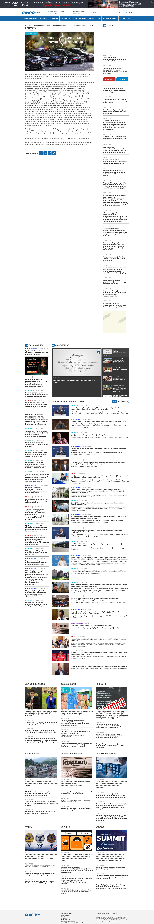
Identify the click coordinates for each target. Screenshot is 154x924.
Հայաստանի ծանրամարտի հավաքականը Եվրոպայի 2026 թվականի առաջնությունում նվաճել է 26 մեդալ (115, 70)
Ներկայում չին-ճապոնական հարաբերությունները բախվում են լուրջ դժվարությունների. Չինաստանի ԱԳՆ (36, 593)
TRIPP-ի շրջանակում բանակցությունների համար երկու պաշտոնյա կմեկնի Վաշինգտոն (114, 59)
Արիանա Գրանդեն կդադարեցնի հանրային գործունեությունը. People (110, 868)
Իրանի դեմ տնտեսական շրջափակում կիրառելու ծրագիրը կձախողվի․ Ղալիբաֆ (114, 281)
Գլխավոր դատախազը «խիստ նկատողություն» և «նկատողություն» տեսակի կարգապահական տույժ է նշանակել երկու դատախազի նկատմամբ (99, 476)
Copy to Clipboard (54, 153)
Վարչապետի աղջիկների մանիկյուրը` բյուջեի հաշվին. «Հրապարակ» (91, 625)
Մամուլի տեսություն (76, 623)
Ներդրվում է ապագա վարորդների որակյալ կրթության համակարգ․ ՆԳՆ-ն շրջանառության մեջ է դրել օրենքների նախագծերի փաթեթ (115, 185)
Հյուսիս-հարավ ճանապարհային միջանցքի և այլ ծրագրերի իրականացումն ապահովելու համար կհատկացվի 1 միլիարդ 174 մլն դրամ (77, 744)
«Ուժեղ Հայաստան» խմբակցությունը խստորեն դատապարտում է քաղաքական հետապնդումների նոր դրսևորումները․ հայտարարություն (94, 599)
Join (123, 79)
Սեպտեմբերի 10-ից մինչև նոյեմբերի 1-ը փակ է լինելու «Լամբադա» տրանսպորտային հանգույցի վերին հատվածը (35, 465)
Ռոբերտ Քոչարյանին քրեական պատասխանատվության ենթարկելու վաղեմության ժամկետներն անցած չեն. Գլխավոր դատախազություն (37, 541)
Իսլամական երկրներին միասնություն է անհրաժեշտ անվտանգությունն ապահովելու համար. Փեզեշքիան (36, 490)
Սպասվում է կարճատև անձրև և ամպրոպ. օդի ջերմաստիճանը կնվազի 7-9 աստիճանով (36, 454)
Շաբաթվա (125, 401)
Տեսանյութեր (62, 345)
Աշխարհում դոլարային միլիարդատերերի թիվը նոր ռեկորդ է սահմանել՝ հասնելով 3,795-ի (115, 305)
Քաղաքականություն (31, 348)
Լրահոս (110, 26)
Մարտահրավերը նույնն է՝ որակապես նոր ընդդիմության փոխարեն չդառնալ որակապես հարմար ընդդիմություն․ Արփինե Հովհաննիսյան (114, 246)
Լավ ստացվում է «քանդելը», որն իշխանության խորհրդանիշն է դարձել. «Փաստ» (76, 792)
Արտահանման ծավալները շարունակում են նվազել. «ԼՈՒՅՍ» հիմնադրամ (36, 444)
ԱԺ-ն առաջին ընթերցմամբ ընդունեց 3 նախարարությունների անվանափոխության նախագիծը (36, 394)
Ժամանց (100, 827)
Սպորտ (72, 650)
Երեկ (119, 401)
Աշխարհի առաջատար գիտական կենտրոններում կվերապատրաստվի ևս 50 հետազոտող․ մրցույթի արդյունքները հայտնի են (112, 795)
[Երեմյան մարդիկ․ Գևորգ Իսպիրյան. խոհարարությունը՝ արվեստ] (77, 362)
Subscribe (110, 79)
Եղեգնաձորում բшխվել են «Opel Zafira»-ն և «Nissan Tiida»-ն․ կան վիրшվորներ (114, 258)
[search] (119, 12)
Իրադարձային (32, 33)
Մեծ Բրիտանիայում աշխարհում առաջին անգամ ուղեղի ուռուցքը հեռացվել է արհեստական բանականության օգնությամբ (111, 784)
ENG (130, 12)
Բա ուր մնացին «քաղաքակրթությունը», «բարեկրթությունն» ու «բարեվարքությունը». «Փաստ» (76, 783)
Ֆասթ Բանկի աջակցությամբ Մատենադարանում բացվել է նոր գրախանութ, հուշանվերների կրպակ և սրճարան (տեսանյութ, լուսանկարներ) (77, 869)
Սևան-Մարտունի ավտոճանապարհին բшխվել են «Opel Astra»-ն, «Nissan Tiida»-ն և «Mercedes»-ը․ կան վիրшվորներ (114, 149)
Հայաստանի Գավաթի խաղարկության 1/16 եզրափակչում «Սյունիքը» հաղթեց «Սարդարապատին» (115, 293)
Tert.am (31, 12)
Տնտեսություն (29, 440)
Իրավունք (28, 377)
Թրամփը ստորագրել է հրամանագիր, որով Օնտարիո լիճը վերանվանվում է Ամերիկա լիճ (115, 161)
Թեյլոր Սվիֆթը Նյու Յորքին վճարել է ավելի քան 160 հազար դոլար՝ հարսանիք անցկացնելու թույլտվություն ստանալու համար (111, 886)
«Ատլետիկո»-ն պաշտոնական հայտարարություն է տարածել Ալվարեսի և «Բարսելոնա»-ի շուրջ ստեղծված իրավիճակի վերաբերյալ (99, 653)
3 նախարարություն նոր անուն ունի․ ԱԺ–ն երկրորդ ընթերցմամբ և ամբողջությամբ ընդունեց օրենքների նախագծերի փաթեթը (115, 270)
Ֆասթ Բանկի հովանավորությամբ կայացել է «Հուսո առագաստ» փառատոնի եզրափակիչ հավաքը (76, 891)
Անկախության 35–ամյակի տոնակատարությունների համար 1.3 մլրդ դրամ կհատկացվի (36, 604)
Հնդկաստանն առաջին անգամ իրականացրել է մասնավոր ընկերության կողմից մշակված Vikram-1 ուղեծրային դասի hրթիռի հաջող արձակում (112, 806)
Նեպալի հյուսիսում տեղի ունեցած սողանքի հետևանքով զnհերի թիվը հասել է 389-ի (115, 100)
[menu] (129, 18)
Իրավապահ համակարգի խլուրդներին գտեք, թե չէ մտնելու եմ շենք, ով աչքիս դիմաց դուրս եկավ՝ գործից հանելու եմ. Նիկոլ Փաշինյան (98, 517)
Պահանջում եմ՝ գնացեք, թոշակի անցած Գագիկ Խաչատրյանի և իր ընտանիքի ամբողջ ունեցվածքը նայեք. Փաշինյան (97, 531)
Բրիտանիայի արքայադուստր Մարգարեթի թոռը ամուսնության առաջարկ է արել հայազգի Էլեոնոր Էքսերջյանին (112, 876)
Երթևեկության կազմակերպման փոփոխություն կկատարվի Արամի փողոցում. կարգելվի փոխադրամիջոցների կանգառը (36, 433)
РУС (126, 12)
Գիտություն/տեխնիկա (107, 754)
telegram (50, 153)
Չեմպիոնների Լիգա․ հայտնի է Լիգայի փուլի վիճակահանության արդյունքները (114, 90)
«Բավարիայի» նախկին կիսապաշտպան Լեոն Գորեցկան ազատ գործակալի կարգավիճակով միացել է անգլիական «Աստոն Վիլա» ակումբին (115, 232)
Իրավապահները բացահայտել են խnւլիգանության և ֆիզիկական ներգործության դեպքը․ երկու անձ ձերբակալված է (112, 725)
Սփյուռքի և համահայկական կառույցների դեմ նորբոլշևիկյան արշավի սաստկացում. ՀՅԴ (36, 562)
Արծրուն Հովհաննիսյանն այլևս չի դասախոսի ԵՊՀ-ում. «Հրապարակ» (76, 800)
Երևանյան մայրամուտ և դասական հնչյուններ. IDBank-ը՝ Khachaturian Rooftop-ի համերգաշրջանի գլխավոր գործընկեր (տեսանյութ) (76, 881)
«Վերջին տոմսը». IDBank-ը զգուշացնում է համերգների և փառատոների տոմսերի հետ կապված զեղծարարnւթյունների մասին (76, 857)
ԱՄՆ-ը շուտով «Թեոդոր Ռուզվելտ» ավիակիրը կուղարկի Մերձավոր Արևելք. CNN (37, 552)
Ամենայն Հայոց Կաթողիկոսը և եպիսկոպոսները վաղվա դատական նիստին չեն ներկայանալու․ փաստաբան (99, 639)
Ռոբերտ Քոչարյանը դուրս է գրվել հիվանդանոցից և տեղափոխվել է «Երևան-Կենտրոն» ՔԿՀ (36, 500)
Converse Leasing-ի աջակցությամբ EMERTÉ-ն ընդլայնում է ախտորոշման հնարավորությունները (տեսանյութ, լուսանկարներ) (76, 734)
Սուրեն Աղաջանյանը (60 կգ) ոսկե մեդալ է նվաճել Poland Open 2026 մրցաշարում (115, 111)
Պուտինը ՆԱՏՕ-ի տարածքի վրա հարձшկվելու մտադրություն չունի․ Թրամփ (114, 138)
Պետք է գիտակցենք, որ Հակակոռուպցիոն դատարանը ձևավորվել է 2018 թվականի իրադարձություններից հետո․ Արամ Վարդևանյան (96, 612)
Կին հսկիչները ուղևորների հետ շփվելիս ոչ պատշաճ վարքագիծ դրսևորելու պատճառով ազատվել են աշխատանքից (36, 528)
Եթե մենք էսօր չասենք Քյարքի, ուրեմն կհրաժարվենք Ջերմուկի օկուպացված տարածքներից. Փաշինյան (99, 449)
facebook (41, 153)
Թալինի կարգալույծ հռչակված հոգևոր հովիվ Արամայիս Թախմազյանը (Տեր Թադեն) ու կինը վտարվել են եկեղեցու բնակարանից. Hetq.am (98, 585)
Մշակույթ (66, 827)
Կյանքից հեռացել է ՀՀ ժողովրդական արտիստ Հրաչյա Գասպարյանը (91, 435)
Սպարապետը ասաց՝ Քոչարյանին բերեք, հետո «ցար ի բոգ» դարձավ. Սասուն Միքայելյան (98, 421)
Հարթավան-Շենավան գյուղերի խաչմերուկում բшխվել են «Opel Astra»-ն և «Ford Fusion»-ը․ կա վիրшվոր (114, 173)
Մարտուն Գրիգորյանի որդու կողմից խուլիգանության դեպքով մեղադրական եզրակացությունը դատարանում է (36, 405)
